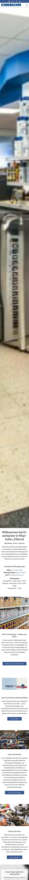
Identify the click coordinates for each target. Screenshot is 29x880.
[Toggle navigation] (26, 4)
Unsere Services (14, 857)
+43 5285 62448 (17, 570)
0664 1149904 (20, 572)
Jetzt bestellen (14, 719)
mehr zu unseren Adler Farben (14, 663)
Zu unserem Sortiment (14, 792)
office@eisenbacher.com (16, 575)
